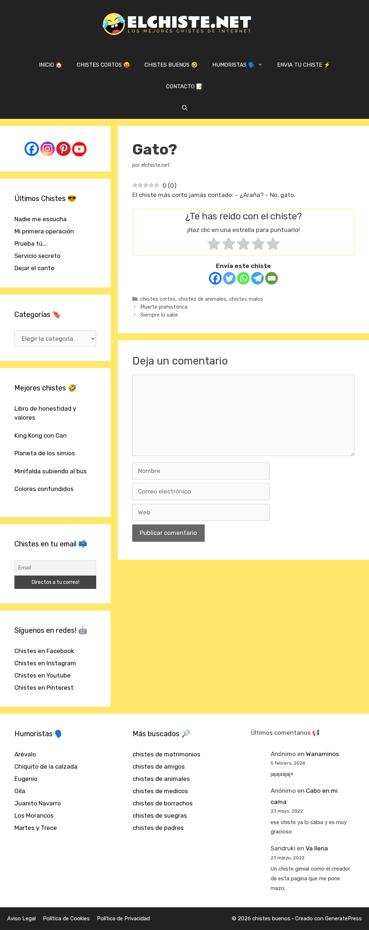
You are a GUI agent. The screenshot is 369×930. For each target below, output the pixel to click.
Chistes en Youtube (42, 675)
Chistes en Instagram (45, 663)
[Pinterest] (63, 149)
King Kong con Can (40, 435)
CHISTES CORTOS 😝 (103, 65)
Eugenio (25, 778)
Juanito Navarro (37, 803)
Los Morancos (34, 815)
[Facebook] (215, 278)
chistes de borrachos (163, 803)
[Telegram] (257, 278)
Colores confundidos (44, 488)
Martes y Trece (35, 827)
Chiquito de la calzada (45, 766)
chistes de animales (202, 299)
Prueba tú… (30, 243)
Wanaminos (322, 753)
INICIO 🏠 (50, 65)
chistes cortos (157, 299)
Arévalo (25, 754)
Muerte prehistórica (163, 307)
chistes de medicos (160, 791)
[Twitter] (229, 278)
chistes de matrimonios (166, 754)
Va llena (317, 848)
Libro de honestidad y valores (45, 413)
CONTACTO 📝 (184, 86)
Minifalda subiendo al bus (50, 471)
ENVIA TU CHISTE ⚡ (303, 65)
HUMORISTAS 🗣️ (233, 65)
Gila (19, 791)
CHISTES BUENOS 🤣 (171, 65)
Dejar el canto (34, 268)
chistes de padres (158, 827)
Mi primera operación (44, 231)
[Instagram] (47, 149)
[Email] (271, 278)
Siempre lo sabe (159, 315)
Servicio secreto (37, 255)
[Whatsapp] (243, 278)
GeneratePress (343, 918)
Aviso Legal (21, 918)
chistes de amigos (159, 766)
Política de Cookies (66, 918)
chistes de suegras (160, 815)
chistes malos (246, 299)
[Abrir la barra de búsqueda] (184, 108)
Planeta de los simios (44, 453)
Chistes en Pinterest (44, 687)
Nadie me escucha (40, 219)
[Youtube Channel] (79, 149)
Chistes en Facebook (44, 650)
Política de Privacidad (123, 918)
